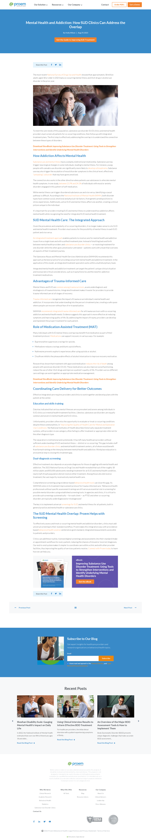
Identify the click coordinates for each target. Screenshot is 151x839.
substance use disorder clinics (47, 446)
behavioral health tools (84, 482)
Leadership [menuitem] (100, 800)
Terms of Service (97, 663)
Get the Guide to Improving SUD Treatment (75, 40)
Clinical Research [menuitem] (45, 793)
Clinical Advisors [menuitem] (100, 797)
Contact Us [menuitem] (37, 811)
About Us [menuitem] (100, 793)
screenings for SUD (69, 504)
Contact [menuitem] (105, 4)
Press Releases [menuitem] (101, 804)
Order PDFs (119, 5)
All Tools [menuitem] (66, 793)
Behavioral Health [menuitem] (45, 800)
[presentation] (12, 721)
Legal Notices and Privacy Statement (82, 831)
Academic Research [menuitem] (45, 797)
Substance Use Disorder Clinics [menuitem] (45, 808)
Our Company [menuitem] (74, 4)
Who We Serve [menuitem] (45, 790)
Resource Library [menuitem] (82, 797)
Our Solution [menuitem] (40, 4)
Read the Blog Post (25, 743)
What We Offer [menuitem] (66, 790)
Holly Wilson (70, 33)
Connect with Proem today (99, 548)
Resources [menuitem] (57, 4)
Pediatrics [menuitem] (45, 804)
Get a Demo (135, 4)
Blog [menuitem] (82, 793)
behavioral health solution (50, 530)
